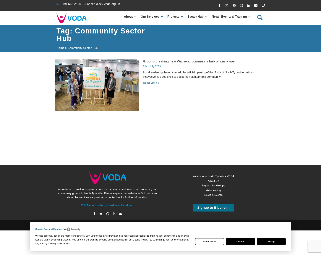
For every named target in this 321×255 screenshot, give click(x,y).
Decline (240, 241)
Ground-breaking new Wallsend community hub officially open (190, 61)
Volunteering (213, 138)
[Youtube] (234, 5)
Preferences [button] (63, 243)
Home (60, 47)
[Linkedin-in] (249, 5)
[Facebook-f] (219, 5)
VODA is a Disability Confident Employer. (107, 153)
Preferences (209, 241)
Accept (271, 241)
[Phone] (263, 5)
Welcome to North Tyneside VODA (213, 124)
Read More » (151, 82)
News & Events (213, 142)
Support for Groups (213, 133)
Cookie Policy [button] (140, 239)
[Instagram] (241, 5)
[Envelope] (256, 5)
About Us (213, 129)
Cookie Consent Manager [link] (49, 229)
